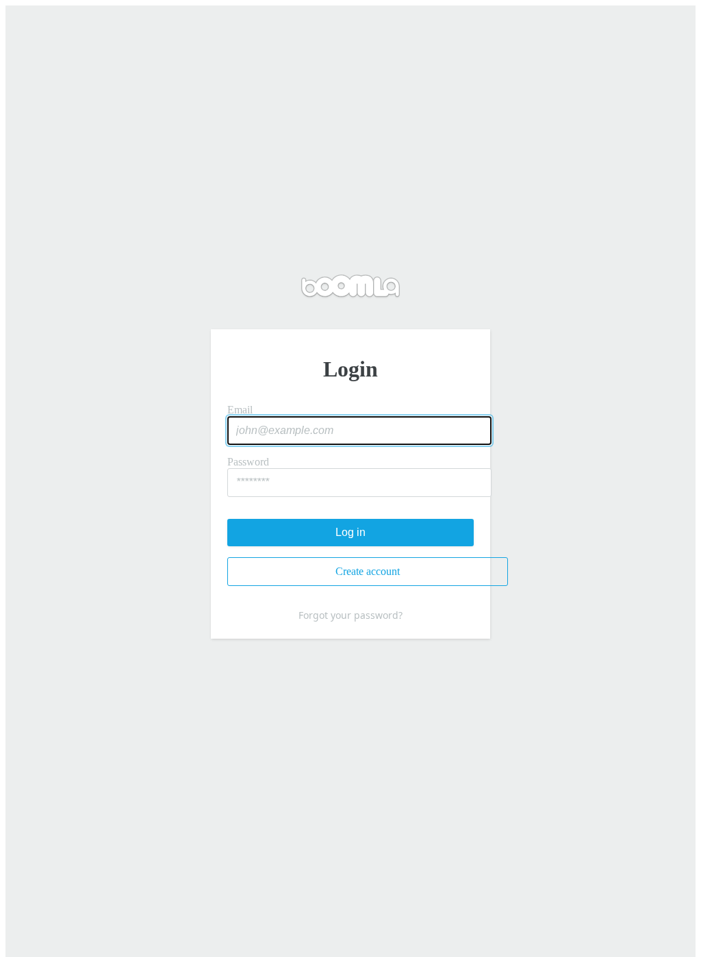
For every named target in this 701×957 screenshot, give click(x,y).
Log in (350, 532)
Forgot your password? (350, 615)
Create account (367, 571)
